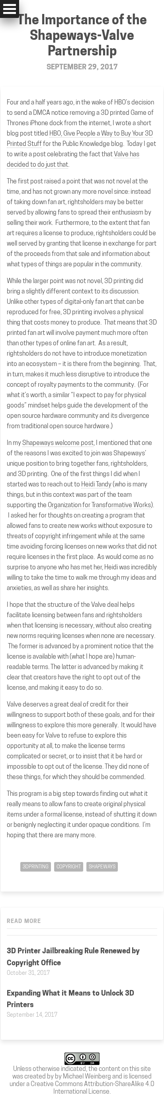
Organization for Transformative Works (99, 505)
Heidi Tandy (96, 484)
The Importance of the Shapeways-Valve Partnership (82, 35)
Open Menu (9, 9)
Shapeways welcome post (58, 443)
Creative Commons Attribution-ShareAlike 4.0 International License (92, 1087)
